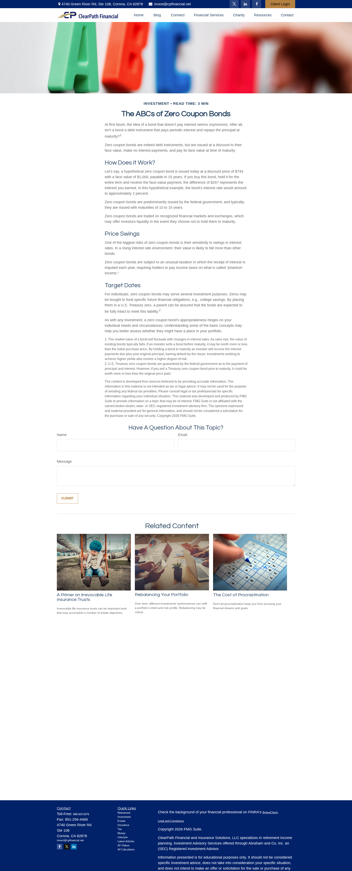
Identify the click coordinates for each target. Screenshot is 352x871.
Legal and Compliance (171, 820)
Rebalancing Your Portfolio (161, 594)
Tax (120, 829)
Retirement (124, 812)
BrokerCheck (270, 812)
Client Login (280, 4)
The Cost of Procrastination (241, 595)
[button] (138, 15)
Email (182, 435)
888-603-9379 (81, 814)
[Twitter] (234, 4)
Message (64, 461)
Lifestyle (123, 837)
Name (62, 435)
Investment (124, 816)
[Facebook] (256, 4)
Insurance (123, 825)
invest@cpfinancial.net (172, 4)
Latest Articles (126, 841)
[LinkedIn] (245, 4)
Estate (121, 820)
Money (121, 833)
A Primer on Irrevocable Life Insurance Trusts (84, 597)
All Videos (124, 845)
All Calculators (126, 849)
